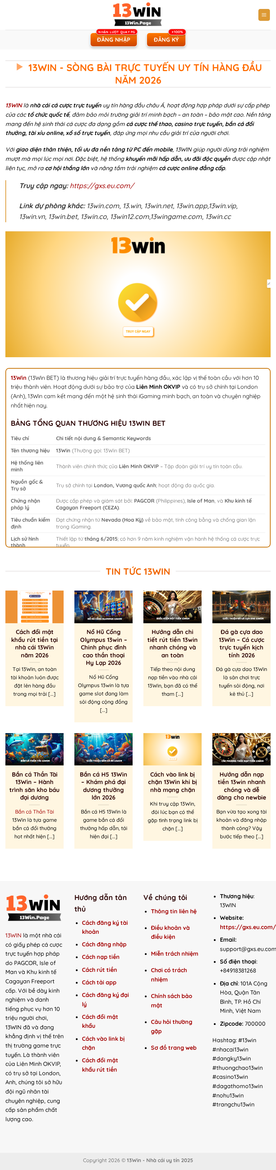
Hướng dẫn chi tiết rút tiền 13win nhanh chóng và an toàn (172, 643)
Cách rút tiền (99, 969)
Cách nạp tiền (101, 956)
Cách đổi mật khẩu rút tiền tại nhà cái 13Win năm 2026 (34, 643)
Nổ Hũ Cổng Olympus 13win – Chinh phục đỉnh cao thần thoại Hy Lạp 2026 (103, 647)
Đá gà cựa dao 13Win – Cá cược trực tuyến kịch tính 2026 (241, 643)
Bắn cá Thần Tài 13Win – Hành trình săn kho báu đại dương (34, 785)
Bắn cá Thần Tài (34, 811)
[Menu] (264, 15)
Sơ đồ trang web (174, 1047)
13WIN (13, 935)
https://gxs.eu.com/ (102, 185)
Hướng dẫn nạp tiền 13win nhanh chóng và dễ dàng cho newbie (241, 785)
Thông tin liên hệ (174, 911)
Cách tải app (99, 982)
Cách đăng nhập (104, 944)
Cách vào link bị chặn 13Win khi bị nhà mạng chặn (172, 781)
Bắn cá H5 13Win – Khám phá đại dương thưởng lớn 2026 (103, 785)
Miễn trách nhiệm (174, 953)
